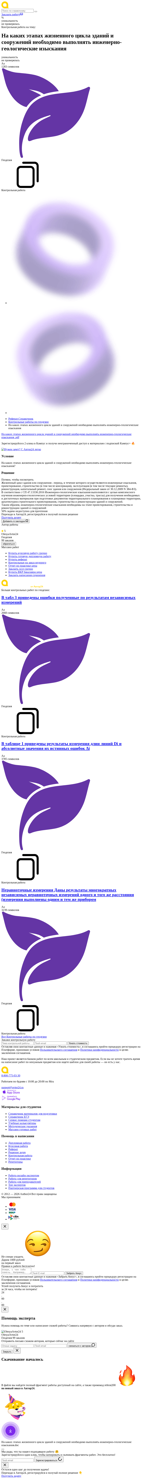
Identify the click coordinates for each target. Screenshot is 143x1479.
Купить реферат (17, 559)
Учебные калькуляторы (22, 1123)
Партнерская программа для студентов (31, 1188)
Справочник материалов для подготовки (32, 1113)
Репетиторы (15, 1161)
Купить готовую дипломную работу (29, 556)
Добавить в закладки (14, 521)
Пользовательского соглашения (58, 1049)
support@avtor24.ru (12, 1087)
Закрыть (7, 1351)
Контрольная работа (20, 1155)
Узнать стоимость (78, 1043)
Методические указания (22, 1126)
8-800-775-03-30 (10, 1075)
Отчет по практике (19, 1158)
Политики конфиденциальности (99, 1049)
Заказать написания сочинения (26, 575)
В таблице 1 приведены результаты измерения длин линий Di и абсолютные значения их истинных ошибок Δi (61, 746)
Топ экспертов (17, 1184)
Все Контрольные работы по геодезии (24, 1036)
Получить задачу (11, 517)
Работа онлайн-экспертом (23, 1175)
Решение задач (17, 1152)
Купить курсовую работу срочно (27, 553)
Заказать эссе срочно (20, 568)
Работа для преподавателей (24, 1181)
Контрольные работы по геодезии (28, 421)
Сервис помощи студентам (24, 1119)
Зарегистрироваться (47, 1460)
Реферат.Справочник (20, 418)
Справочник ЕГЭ (18, 1116)
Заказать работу (10, 14)
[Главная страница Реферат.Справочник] (24, 7)
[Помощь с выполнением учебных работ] (21, 449)
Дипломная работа (19, 1142)
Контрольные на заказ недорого (27, 562)
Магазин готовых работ (22, 1129)
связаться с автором (80, 1346)
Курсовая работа (18, 1146)
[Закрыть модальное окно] (4, 1226)
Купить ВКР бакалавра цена (25, 572)
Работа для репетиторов (22, 1178)
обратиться (9, 544)
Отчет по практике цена (22, 565)
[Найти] (35, 11)
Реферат (13, 1149)
